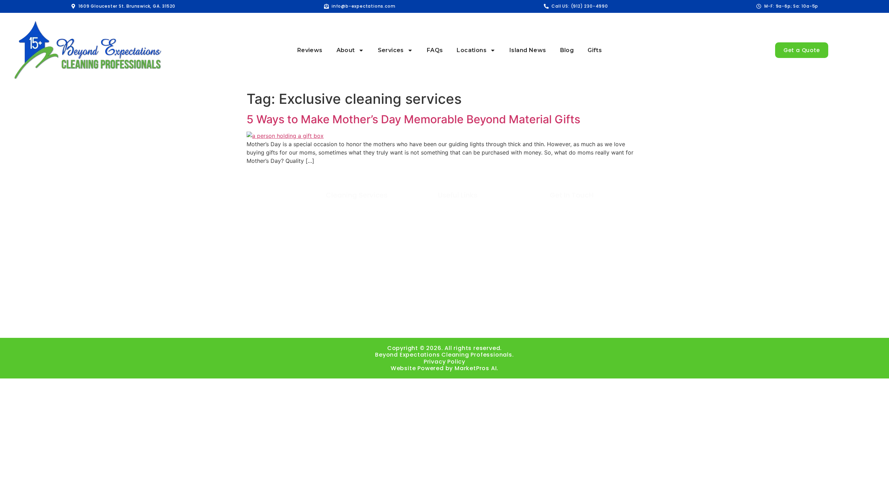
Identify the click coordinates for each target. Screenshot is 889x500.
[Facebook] (387, 325)
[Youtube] (445, 325)
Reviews (310, 50)
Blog (567, 50)
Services (391, 50)
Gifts (595, 50)
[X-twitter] (483, 325)
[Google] (425, 325)
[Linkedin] (464, 325)
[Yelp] (502, 325)
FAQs (435, 50)
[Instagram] (406, 325)
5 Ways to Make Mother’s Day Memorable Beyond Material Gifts (413, 119)
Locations (472, 50)
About (346, 50)
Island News (527, 50)
